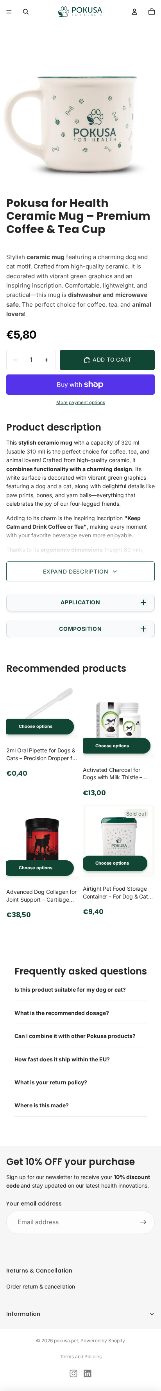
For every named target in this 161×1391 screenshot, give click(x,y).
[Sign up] (143, 1222)
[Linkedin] (87, 1373)
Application (80, 602)
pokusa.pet (66, 1340)
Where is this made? (41, 1105)
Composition (80, 628)
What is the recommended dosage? (61, 1013)
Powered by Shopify (102, 1340)
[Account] (134, 11)
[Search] (25, 11)
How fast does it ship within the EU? (62, 1059)
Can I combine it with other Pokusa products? (75, 1036)
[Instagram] (73, 1373)
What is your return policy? (50, 1082)
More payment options (80, 402)
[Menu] (9, 12)
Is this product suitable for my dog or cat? (70, 989)
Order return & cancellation (40, 1286)
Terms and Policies (81, 1356)
